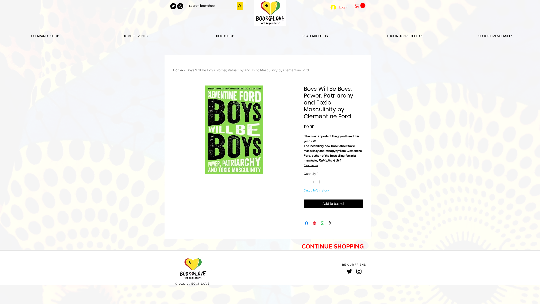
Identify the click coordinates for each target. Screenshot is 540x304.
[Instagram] (358, 271)
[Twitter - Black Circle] (173, 6)
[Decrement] (307, 182)
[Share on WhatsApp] (322, 223)
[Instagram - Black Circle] (180, 6)
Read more (311, 165)
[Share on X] (330, 223)
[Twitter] (349, 271)
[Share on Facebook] (306, 223)
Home (178, 70)
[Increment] (320, 182)
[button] (360, 5)
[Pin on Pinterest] (314, 223)
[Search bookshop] (240, 6)
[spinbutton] (313, 182)
